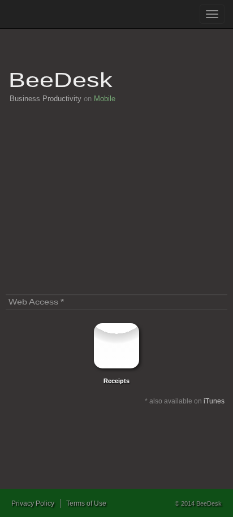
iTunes (214, 401)
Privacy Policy (32, 503)
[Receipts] (116, 345)
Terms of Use (86, 503)
